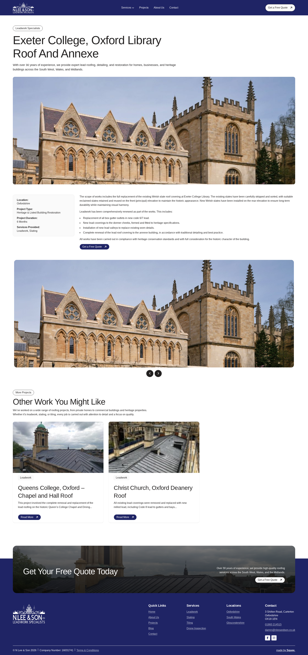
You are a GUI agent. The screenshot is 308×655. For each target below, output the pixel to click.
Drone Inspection (196, 628)
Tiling (190, 622)
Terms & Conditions (88, 650)
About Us (159, 7)
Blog (151, 628)
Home (151, 611)
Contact (173, 7)
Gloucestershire (235, 622)
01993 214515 (273, 624)
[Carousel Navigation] (154, 373)
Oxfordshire (233, 611)
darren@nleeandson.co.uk (280, 630)
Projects (144, 7)
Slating (191, 617)
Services (126, 7)
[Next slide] (158, 373)
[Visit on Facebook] (267, 637)
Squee (285, 650)
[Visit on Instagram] (274, 637)
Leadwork (192, 611)
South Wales (234, 617)
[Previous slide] (149, 373)
